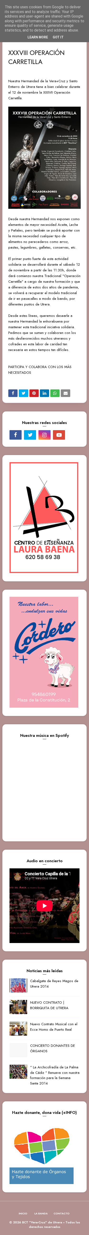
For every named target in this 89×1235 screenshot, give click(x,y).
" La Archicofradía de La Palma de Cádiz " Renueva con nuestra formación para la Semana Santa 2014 (55, 1075)
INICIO (23, 1213)
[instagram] (44, 435)
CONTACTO (62, 1213)
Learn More (38, 37)
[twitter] (30, 435)
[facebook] (15, 435)
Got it (58, 37)
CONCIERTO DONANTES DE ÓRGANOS (52, 1048)
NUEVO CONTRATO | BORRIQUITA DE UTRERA (49, 1005)
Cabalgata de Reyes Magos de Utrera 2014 (54, 983)
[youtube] (59, 435)
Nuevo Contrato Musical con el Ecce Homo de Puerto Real (53, 1026)
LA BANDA (41, 1213)
